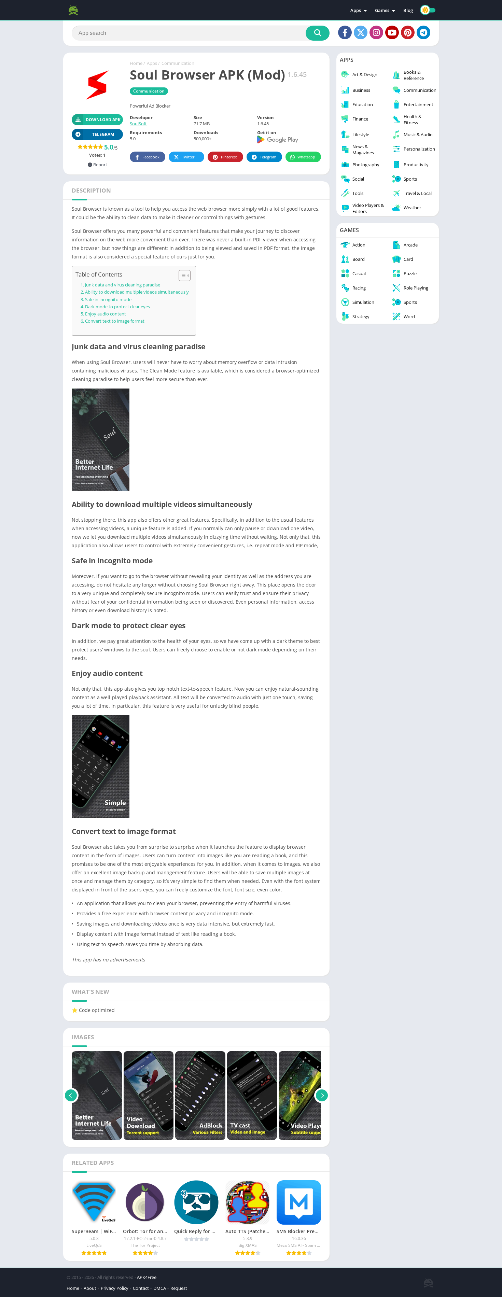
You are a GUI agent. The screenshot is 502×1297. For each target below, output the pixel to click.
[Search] (318, 33)
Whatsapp (306, 156)
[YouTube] (392, 32)
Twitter (188, 156)
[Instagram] (376, 32)
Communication (178, 63)
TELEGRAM (103, 134)
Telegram (268, 156)
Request (178, 1288)
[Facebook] (345, 32)
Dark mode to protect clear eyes (117, 307)
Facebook (150, 156)
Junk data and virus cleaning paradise (122, 285)
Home (136, 63)
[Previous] (71, 1095)
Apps (355, 10)
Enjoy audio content (105, 314)
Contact (141, 1288)
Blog (408, 10)
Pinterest (229, 156)
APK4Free (146, 1277)
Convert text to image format (114, 321)
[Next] (322, 1095)
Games (382, 10)
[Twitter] (360, 32)
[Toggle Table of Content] (181, 275)
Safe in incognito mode (108, 299)
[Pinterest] (408, 32)
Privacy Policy (114, 1288)
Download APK (103, 120)
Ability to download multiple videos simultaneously (137, 292)
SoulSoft (138, 124)
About (90, 1288)
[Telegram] (423, 32)
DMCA (159, 1288)
